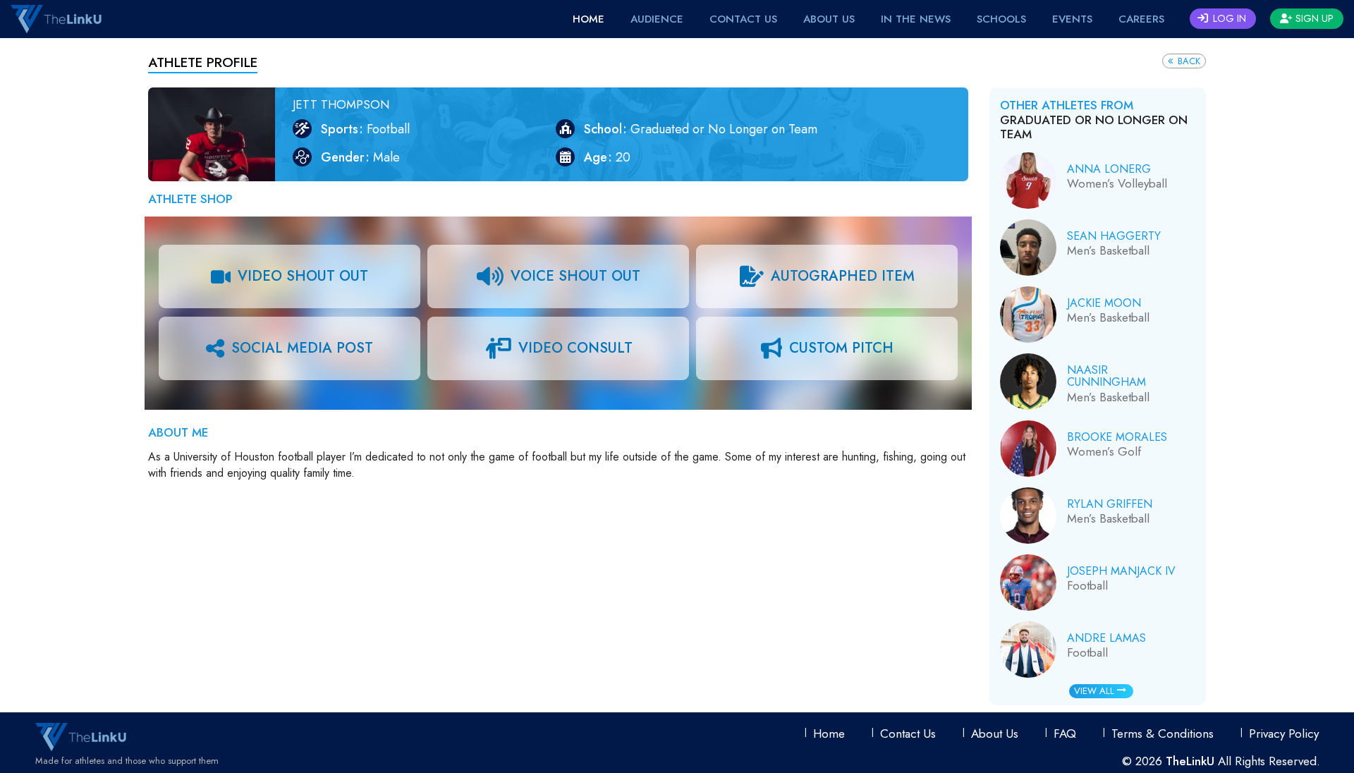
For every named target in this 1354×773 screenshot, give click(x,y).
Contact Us (743, 19)
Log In (1228, 18)
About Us (829, 19)
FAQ (1065, 733)
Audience (656, 19)
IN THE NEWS (916, 19)
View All (1095, 691)
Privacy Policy (1284, 733)
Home (588, 19)
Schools (1001, 19)
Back (1187, 61)
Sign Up (1313, 18)
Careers (1141, 19)
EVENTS (1072, 19)
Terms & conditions (1162, 733)
